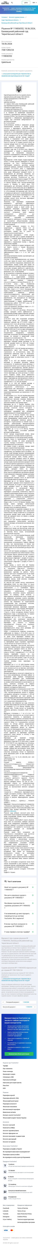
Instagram (6, 1216)
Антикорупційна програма (26, 1222)
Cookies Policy (22, 1216)
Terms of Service (22, 1208)
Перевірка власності (10, 1104)
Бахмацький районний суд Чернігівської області (16, 23)
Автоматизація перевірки (11, 1109)
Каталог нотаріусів (9, 1142)
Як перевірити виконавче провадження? (16, 1152)
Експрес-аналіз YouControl (12, 1115)
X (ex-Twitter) (7, 1219)
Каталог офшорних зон (10, 1133)
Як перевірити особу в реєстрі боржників (16, 1157)
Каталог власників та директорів (14, 1136)
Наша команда (8, 1071)
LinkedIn (5, 1211)
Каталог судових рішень (16, 17)
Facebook (6, 1208)
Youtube (5, 1214)
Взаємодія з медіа (9, 1074)
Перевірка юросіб (9, 1095)
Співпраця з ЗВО (8, 1077)
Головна (4, 17)
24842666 (13, 811)
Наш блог (6, 1085)
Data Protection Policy (24, 1214)
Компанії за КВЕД (9, 1128)
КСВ (4, 1088)
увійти (26, 2)
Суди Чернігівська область (10, 20)
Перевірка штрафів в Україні (12, 1149)
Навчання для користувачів (12, 1082)
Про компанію (7, 1068)
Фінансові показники (10, 1106)
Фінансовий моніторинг (11, 1101)
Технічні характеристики (25, 1219)
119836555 (29, 1007)
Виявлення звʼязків (9, 1112)
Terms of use (21, 1211)
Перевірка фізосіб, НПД (11, 1098)
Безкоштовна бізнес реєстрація (19, 1054)
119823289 (26, 1002)
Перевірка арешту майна (11, 1154)
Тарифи (5, 1066)
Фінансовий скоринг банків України (14, 1118)
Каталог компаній (9, 1125)
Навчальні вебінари (9, 1080)
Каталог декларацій (9, 1139)
